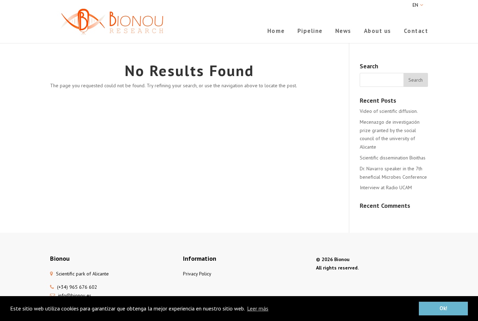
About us (377, 31)
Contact (416, 31)
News (343, 31)
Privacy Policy (197, 274)
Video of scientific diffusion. (389, 111)
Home (276, 31)
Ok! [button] (443, 308)
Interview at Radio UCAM (386, 187)
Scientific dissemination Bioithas (393, 158)
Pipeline (310, 31)
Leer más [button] (257, 308)
